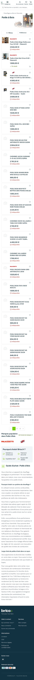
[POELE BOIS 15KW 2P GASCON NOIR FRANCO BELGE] (17, 207)
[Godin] (22, 441)
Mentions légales (6, 642)
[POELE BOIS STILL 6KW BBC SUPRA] (17, 126)
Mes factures (22, 625)
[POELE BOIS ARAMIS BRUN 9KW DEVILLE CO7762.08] (17, 174)
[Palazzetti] (7, 441)
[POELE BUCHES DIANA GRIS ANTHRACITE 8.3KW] (17, 271)
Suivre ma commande (8, 628)
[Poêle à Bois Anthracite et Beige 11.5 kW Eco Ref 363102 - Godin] (17, 77)
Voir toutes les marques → (25, 435)
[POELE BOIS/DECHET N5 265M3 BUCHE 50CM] (17, 352)
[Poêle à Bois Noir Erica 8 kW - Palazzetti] (17, 61)
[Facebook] (3, 659)
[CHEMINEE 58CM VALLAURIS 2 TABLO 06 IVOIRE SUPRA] (17, 223)
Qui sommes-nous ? (7, 623)
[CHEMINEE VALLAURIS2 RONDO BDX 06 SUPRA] (17, 255)
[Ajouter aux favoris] (30, 39)
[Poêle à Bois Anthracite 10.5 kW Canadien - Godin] (17, 93)
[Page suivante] (23, 428)
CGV (2, 639)
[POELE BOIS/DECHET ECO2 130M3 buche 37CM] (17, 304)
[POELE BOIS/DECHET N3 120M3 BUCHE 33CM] (17, 320)
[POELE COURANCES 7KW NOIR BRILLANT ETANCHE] (17, 417)
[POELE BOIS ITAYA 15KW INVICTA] (17, 287)
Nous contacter (6, 625)
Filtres (10, 33)
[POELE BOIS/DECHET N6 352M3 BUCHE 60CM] (17, 368)
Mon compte (22, 623)
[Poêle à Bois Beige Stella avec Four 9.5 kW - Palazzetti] (17, 44)
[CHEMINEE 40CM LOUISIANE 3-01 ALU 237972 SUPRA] (17, 158)
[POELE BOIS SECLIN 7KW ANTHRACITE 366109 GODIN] (17, 142)
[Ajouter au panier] (30, 66)
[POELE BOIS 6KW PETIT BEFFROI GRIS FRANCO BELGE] (17, 190)
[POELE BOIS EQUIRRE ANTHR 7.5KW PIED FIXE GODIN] (17, 384)
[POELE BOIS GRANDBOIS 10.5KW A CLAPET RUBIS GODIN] (17, 239)
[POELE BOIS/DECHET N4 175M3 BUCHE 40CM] (17, 336)
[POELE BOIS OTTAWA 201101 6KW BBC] (17, 110)
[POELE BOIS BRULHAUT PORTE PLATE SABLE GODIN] (17, 401)
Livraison (4, 636)
